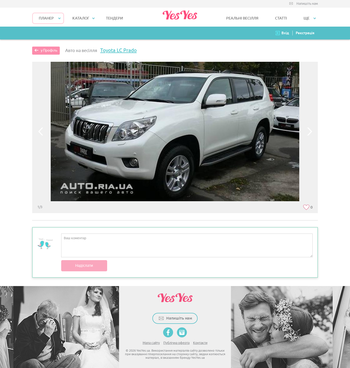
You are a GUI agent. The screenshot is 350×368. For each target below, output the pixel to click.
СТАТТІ (281, 18)
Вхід (285, 33)
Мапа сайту (151, 343)
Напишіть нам (307, 4)
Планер (46, 18)
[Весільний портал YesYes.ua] (180, 17)
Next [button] (309, 131)
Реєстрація (305, 33)
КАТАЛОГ (80, 18)
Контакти (200, 343)
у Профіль (49, 50)
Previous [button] (40, 131)
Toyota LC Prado (118, 50)
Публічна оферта (176, 343)
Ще (307, 18)
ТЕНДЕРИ (114, 18)
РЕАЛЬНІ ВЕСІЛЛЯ (242, 18)
